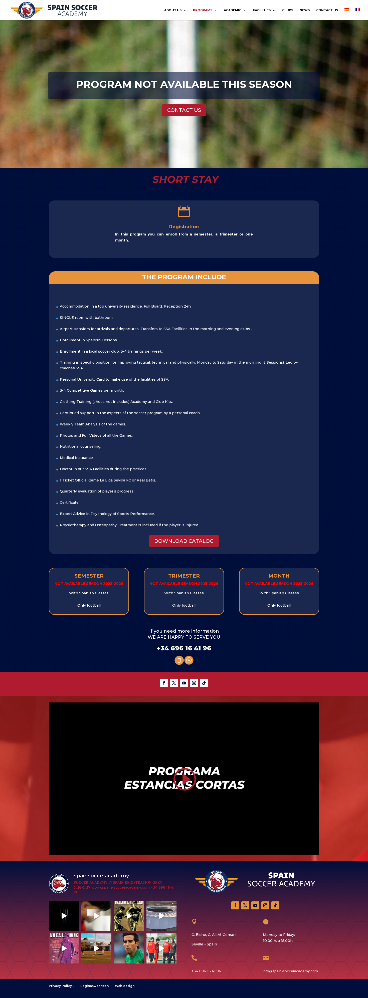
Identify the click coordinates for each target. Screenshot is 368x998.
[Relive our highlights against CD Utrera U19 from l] (96, 916)
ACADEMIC (232, 10)
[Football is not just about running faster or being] (64, 916)
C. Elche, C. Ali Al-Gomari (214, 934)
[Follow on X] (174, 683)
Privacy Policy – (61, 986)
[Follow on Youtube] (184, 683)
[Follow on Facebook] (164, 683)
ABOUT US (172, 10)
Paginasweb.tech (94, 986)
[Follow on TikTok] (204, 683)
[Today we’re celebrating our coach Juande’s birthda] (129, 948)
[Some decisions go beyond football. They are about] (129, 916)
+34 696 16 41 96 (184, 648)
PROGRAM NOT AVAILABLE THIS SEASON (184, 84)
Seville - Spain (204, 944)
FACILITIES (262, 10)
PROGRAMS (202, 10)
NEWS (305, 10)
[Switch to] (346, 14)
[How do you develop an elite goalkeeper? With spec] (96, 948)
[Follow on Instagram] (194, 683)
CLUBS (287, 10)
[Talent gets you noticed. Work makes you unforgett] (64, 948)
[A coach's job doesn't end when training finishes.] (161, 948)
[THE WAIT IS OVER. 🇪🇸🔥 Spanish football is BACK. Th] (161, 916)
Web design (124, 986)
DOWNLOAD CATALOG (184, 541)
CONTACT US (327, 10)
